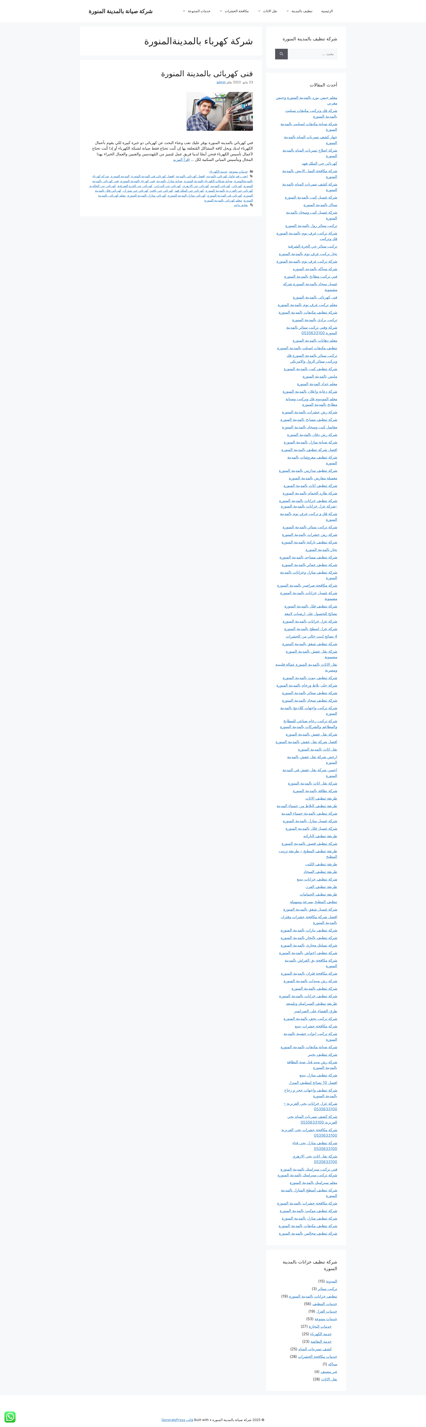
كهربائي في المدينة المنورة (224, 195)
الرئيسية (327, 11)
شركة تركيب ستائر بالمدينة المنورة (310, 527)
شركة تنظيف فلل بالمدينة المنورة (310, 606)
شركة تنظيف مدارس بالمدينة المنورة (308, 470)
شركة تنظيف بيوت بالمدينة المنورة (310, 677)
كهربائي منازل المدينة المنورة (187, 195)
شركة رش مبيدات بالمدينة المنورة (310, 981)
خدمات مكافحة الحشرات (317, 1356)
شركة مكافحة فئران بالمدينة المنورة (309, 973)
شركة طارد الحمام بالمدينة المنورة (310, 493)
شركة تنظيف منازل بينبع (318, 1075)
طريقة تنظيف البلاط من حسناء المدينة (307, 806)
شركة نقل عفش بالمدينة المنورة (311, 734)
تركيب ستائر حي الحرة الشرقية (312, 246)
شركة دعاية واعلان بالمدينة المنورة (310, 391)
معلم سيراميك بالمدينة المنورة (313, 1182)
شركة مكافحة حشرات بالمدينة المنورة (307, 1203)
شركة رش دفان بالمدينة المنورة (312, 434)
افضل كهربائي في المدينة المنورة (152, 176)
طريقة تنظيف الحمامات (318, 894)
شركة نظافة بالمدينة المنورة (315, 791)
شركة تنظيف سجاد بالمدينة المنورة (309, 700)
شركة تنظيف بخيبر (322, 1054)
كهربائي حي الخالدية (103, 186)
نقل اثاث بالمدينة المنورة (317, 749)
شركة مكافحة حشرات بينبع (316, 1026)
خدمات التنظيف (324, 1304)
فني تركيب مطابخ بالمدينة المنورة (310, 276)
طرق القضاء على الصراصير (315, 1011)
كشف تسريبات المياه (315, 1349)
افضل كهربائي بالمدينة (190, 176)
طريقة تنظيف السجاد (320, 871)
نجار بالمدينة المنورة (321, 549)
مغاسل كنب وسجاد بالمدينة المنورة (309, 427)
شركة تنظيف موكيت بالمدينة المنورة (308, 1210)
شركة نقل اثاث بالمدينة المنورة (312, 783)
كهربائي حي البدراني (167, 186)
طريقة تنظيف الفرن (321, 886)
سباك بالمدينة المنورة (320, 205)
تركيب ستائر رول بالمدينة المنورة (311, 225)
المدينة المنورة (120, 176)
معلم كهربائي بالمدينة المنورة (223, 200)
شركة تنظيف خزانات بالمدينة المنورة (308, 996)
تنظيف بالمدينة (302, 11)
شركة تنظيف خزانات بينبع (317, 879)
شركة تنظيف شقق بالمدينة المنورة (309, 644)
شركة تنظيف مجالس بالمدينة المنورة (308, 1233)
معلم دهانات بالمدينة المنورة (315, 340)
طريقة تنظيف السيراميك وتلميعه (311, 1003)
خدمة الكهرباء (218, 171)
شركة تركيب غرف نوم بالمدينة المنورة (306, 261)
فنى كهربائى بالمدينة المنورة (207, 73)
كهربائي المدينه (220, 186)
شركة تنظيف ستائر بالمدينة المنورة (309, 693)
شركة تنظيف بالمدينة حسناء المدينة (309, 813)
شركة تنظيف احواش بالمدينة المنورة (308, 953)
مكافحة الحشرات (237, 11)
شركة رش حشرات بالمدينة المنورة (309, 412)
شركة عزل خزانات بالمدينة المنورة (310, 621)
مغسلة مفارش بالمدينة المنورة (313, 478)
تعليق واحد (241, 205)
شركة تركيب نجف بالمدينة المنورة (310, 1018)
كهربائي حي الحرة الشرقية (135, 186)
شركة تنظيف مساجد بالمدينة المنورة (308, 557)
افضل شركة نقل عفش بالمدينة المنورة (306, 742)
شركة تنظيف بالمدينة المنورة (314, 988)
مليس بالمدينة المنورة (320, 376)
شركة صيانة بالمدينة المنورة (121, 11)
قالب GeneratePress (177, 1420)
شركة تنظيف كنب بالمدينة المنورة (310, 369)
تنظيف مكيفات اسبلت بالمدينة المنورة (307, 348)
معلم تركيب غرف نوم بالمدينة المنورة (307, 305)
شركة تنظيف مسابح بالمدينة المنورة (308, 419)
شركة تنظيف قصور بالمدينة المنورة (309, 843)
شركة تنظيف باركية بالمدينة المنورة (309, 542)
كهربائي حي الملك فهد (189, 190)
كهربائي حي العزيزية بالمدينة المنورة (229, 190)
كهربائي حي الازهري (196, 186)
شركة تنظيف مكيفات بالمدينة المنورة (308, 312)
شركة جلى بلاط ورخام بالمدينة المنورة (306, 685)
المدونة (331, 1281)
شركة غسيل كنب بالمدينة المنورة (311, 197)
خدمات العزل (326, 1311)
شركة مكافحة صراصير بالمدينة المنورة (307, 585)
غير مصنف (329, 1371)
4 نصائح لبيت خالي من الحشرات (311, 636)
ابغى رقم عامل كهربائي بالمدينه (227, 176)
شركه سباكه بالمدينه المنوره (315, 269)
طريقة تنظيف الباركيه (320, 836)
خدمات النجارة (320, 1326)
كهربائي (237, 186)
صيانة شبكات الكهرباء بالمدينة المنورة (208, 181)
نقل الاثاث (270, 11)
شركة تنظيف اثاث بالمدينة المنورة (310, 485)
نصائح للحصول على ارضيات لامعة (310, 613)
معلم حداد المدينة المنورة (317, 384)
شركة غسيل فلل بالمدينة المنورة (311, 828)
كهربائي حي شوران (135, 190)
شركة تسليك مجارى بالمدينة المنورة (309, 945)
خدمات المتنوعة (199, 11)
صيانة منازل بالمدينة (169, 181)
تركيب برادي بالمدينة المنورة (314, 320)
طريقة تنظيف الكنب (321, 864)
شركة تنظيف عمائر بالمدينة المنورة (309, 564)
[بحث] (281, 54)
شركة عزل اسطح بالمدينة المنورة (310, 629)
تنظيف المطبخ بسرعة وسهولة (313, 902)
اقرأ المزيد (181, 159)
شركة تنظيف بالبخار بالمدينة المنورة (309, 937)
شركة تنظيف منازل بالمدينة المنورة (309, 1218)
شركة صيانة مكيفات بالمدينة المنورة (309, 1047)
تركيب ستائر (327, 1288)
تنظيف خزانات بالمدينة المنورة (313, 1296)
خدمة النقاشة (321, 1341)
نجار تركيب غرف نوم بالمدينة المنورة (308, 254)
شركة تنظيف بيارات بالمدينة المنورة (309, 930)
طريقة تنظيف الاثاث (321, 798)
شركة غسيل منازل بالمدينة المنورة (310, 821)
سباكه (332, 1364)
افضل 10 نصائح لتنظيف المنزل (313, 1082)
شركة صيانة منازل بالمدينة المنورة (310, 442)
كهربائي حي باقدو (161, 190)
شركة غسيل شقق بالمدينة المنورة (310, 909)
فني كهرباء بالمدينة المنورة (137, 181)
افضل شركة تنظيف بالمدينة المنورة (309, 449)
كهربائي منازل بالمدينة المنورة (147, 195)
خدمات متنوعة (238, 171)
